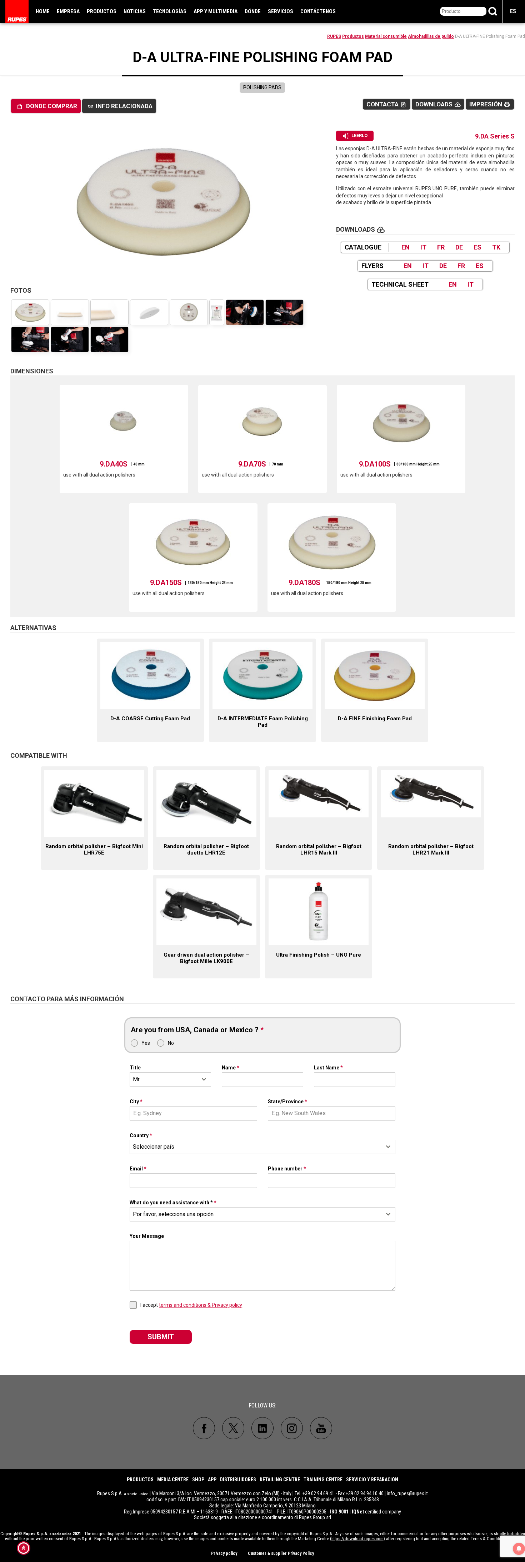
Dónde (253, 11)
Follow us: (262, 1405)
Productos (101, 11)
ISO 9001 (339, 1512)
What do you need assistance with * (173, 1202)
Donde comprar (46, 106)
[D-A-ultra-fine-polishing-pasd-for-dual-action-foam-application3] (245, 312)
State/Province (287, 1101)
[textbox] (255, 1147)
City (136, 1101)
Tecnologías (169, 11)
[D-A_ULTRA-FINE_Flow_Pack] (216, 312)
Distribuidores (238, 1479)
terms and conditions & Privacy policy (200, 1305)
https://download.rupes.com (357, 1538)
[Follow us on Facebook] (204, 1428)
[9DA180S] (163, 202)
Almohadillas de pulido (431, 36)
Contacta (386, 105)
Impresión (489, 105)
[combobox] (170, 1079)
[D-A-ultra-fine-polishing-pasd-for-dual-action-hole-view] (149, 312)
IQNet (358, 1512)
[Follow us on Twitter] (233, 1428)
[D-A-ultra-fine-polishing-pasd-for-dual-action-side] (70, 312)
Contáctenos (318, 11)
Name (230, 1067)
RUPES (334, 36)
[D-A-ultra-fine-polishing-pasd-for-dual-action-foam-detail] (109, 312)
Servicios (280, 11)
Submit (161, 1336)
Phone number (287, 1169)
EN (405, 247)
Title (135, 1067)
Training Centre (323, 1479)
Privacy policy (224, 1553)
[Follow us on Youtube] (321, 1428)
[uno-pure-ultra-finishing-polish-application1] (109, 339)
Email (138, 1169)
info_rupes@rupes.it (407, 1493)
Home (43, 11)
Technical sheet (400, 284)
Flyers (372, 265)
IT (423, 247)
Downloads (438, 105)
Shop (198, 1479)
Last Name (328, 1067)
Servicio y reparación (372, 1479)
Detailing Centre (280, 1479)
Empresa (68, 11)
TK (496, 247)
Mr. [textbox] (136, 1079)
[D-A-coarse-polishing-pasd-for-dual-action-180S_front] (189, 312)
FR (441, 247)
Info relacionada (120, 106)
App (212, 1479)
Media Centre (173, 1479)
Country (141, 1135)
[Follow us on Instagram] (292, 1428)
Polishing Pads (262, 87)
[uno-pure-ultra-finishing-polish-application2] (70, 339)
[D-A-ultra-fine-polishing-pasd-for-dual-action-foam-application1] (30, 339)
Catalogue (363, 247)
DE (459, 247)
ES (513, 11)
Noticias (135, 11)
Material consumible (386, 36)
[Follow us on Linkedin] (262, 1428)
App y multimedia (216, 11)
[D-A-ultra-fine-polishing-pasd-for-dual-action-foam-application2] (284, 312)
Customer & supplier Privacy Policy (281, 1553)
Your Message (147, 1236)
